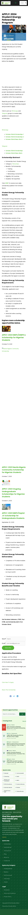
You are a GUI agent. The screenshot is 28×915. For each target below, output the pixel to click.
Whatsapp (15, 111)
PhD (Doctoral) (8, 875)
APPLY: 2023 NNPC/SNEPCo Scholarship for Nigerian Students (14, 337)
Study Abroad (7, 847)
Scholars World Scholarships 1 (15, 134)
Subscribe (8, 648)
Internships (7, 878)
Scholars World (12, 906)
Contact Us (7, 860)
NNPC (17, 780)
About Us (6, 857)
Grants (6, 882)
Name (4, 639)
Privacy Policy (7, 896)
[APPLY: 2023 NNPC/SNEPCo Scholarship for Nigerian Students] (6, 328)
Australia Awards (8, 787)
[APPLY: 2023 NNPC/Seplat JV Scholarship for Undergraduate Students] (6, 507)
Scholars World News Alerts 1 (14, 139)
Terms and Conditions (10, 893)
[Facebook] (10, 696)
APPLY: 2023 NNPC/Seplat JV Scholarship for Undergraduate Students (13, 515)
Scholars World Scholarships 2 (15, 137)
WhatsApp (5, 130)
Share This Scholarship (9, 690)
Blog (5, 854)
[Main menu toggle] (15, 3)
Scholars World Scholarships (14, 150)
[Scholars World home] (8, 807)
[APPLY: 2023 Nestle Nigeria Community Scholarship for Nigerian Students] (14, 405)
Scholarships (7, 844)
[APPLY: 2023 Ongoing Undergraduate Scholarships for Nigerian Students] (6, 482)
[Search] (26, 3)
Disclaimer (7, 890)
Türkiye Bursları (20, 791)
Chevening (6, 776)
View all (24, 721)
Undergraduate (8, 868)
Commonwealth (20, 773)
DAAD (17, 776)
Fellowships (15, 164)
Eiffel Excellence (8, 784)
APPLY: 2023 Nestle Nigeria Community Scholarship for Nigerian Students (14, 470)
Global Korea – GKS (7, 791)
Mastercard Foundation (7, 780)
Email (4, 643)
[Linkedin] (17, 696)
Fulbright (6, 773)
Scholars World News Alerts (14, 153)
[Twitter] (14, 696)
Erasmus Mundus (20, 784)
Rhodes (18, 787)
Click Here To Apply (8, 682)
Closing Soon (7, 850)
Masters (6, 872)
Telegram (4, 113)
